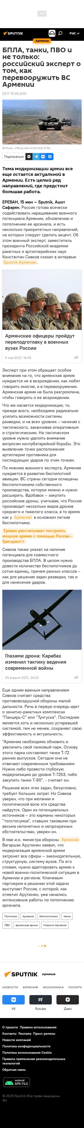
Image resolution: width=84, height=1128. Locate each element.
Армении (23, 517)
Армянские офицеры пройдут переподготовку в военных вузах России (40, 342)
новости (10, 987)
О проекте (10, 1027)
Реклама (24, 1033)
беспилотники (48, 916)
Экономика (53, 987)
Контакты (9, 1033)
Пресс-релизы (44, 1033)
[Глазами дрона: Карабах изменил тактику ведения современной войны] (42, 620)
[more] (76, 357)
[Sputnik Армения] (14, 35)
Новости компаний (16, 1040)
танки (67, 916)
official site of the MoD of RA (32, 148)
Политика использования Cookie (27, 1052)
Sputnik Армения (20, 262)
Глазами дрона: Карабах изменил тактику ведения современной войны (35, 662)
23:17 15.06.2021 (14, 93)
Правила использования (38, 1027)
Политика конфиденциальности (26, 1046)
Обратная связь (14, 1070)
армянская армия (27, 925)
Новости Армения (54, 925)
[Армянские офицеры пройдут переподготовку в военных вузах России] (42, 300)
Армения (28, 916)
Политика (10, 916)
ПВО (7, 925)
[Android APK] (16, 1083)
